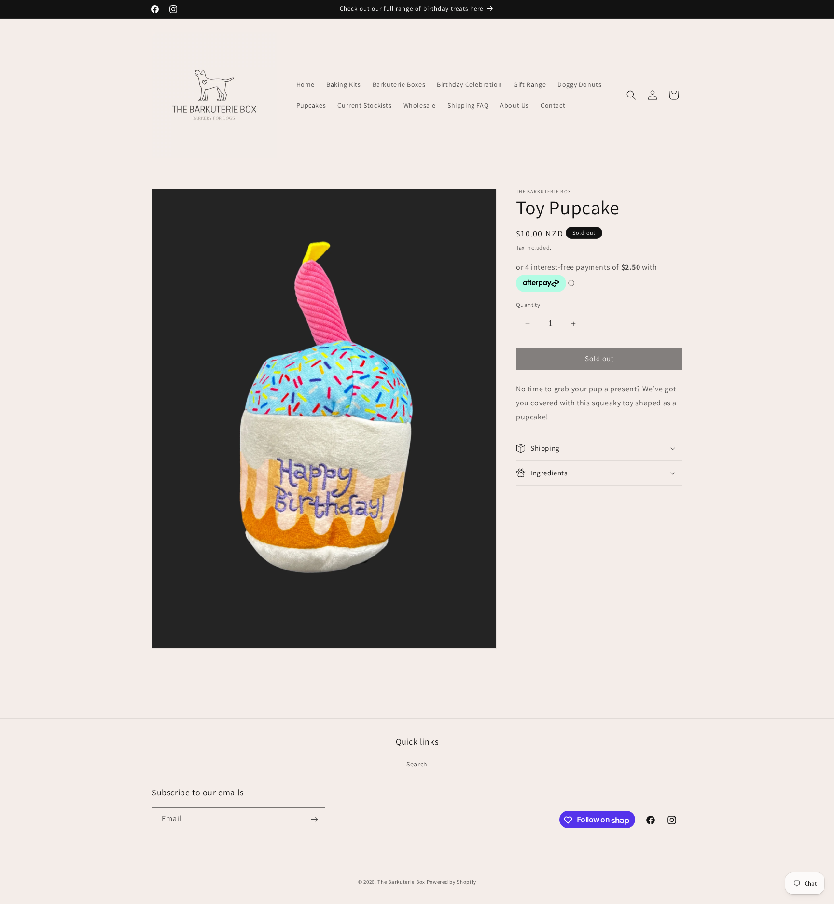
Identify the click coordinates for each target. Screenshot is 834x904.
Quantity (528, 305)
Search (417, 763)
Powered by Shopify (451, 881)
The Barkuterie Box (401, 881)
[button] (631, 95)
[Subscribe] (314, 819)
